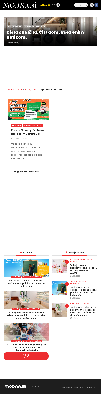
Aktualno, (74, 282)
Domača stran (15, 89)
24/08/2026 (75, 276)
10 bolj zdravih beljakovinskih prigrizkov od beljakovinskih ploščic (83, 269)
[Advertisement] (50, 65)
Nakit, (72, 304)
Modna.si (93, 387)
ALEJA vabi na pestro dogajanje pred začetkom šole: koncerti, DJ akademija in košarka (26, 347)
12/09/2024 (16, 138)
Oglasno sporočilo (33, 126)
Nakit (15, 309)
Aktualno (16, 126)
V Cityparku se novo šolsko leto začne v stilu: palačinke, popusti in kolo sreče (26, 283)
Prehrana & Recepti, (78, 260)
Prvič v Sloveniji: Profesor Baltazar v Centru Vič (27, 132)
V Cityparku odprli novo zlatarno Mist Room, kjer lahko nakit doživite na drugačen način (26, 315)
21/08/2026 (74, 318)
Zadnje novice (32, 89)
